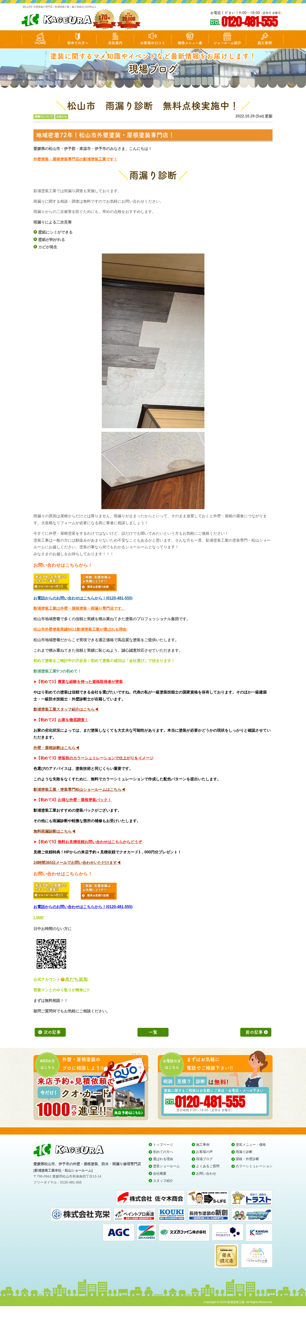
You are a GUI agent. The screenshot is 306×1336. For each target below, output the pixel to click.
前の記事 (254, 1032)
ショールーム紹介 (227, 43)
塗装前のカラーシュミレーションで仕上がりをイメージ (105, 758)
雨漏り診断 (244, 1152)
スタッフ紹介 (163, 1181)
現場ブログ (204, 1159)
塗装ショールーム (166, 1166)
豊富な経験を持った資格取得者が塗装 (90, 682)
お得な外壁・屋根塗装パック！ (84, 800)
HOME (40, 43)
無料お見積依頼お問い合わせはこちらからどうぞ (100, 842)
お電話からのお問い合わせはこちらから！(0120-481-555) (82, 598)
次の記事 (52, 1032)
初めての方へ (77, 43)
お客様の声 (204, 1152)
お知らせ (61, 116)
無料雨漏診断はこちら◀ (54, 831)
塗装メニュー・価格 (251, 1144)
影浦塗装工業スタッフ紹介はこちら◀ (65, 709)
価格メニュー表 (190, 43)
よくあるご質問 (207, 1166)
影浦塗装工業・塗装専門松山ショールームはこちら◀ (79, 789)
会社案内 (115, 43)
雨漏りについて (44, 116)
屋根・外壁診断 (247, 1159)
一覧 (153, 1032)
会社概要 (159, 1173)
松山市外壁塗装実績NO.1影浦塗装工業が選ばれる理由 (79, 629)
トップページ (163, 1144)
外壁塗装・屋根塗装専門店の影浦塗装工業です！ (75, 159)
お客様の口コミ (152, 43)
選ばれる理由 (163, 1159)
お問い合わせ (206, 1173)
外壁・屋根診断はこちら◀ (56, 748)
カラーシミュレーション (254, 1166)
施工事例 (264, 43)
